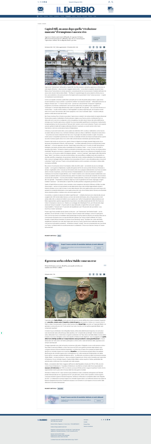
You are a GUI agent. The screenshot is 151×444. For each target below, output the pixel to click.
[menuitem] (41, 16)
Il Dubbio (39, 23)
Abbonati (110, 12)
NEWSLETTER (41, 11)
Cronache (44, 23)
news (59, 235)
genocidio (60, 388)
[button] (109, 2)
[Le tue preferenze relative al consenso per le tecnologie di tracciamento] (1, 332)
